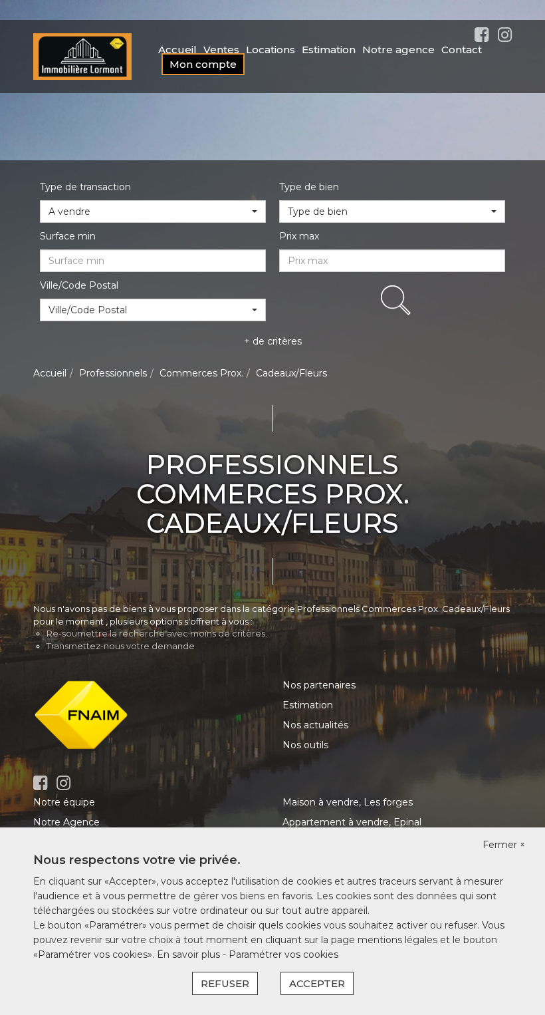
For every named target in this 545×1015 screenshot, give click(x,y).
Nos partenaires (319, 685)
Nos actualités (315, 725)
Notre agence (398, 49)
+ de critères (273, 341)
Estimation (329, 49)
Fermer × (504, 845)
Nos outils (305, 745)
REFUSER (225, 983)
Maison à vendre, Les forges (347, 802)
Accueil (177, 49)
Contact (461, 49)
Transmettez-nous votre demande (121, 646)
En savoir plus (190, 954)
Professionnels (113, 373)
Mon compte (203, 64)
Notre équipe (64, 802)
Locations (270, 49)
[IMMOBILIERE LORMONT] (82, 56)
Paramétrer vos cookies (283, 954)
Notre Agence (66, 822)
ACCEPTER (317, 983)
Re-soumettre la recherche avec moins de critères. (157, 633)
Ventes (221, 49)
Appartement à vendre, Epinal (351, 822)
